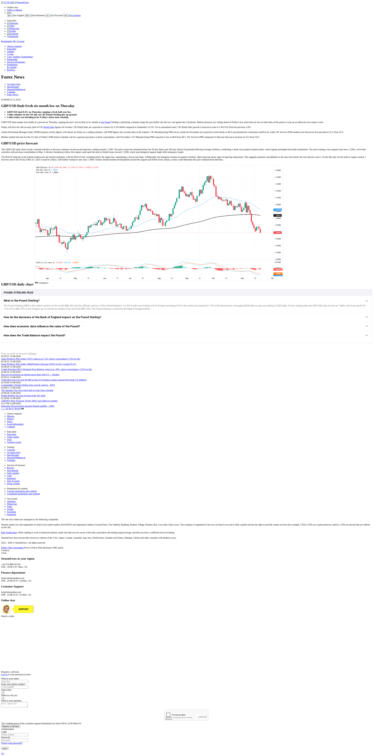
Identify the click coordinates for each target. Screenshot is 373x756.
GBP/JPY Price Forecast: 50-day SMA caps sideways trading (29, 401)
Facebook (11, 512)
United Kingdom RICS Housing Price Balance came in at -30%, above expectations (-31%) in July (46, 369)
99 (18, 408)
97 (13, 408)
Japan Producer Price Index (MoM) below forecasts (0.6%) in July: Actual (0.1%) (38, 364)
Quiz (9, 439)
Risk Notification (9, 532)
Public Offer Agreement (12, 547)
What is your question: (11, 700)
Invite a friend (13, 483)
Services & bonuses (16, 62)
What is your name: (10, 678)
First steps (11, 434)
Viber (9, 506)
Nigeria (77, 15)
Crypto (10, 54)
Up (2, 753)
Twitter (10, 509)
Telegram (11, 501)
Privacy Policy (31, 547)
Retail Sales (48, 127)
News (9, 421)
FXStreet (32, 353)
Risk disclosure (45, 547)
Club (9, 475)
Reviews (11, 70)
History (10, 419)
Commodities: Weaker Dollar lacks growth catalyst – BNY (28, 385)
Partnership (12, 59)
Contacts (11, 427)
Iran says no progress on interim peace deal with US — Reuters (30, 374)
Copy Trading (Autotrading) (20, 57)
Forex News (12, 94)
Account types (13, 84)
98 (16, 408)
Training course (14, 442)
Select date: (6, 690)
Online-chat (12, 7)
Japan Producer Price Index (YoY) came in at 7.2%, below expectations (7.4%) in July (40, 359)
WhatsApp (12, 504)
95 (7, 408)
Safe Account (13, 481)
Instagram (11, 514)
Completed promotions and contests (23, 494)
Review (10, 468)
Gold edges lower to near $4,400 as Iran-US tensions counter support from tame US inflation (43, 380)
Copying (11, 450)
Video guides (13, 437)
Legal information (15, 424)
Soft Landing (13, 473)
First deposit (12, 470)
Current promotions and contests (22, 491)
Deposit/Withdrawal (16, 89)
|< (2, 408)
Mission (10, 416)
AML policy (58, 547)
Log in (4, 674)
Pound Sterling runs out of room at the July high (23, 395)
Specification (13, 87)
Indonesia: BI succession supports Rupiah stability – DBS (27, 406)
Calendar (11, 92)
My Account (18, 41)
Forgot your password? (11, 743)
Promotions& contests (12, 65)
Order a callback (14, 10)
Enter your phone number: (13, 684)
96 (10, 408)
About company (14, 46)
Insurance (11, 478)
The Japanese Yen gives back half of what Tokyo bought (27, 390)
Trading (10, 51)
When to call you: (9, 695)
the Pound (106, 122)
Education (11, 49)
